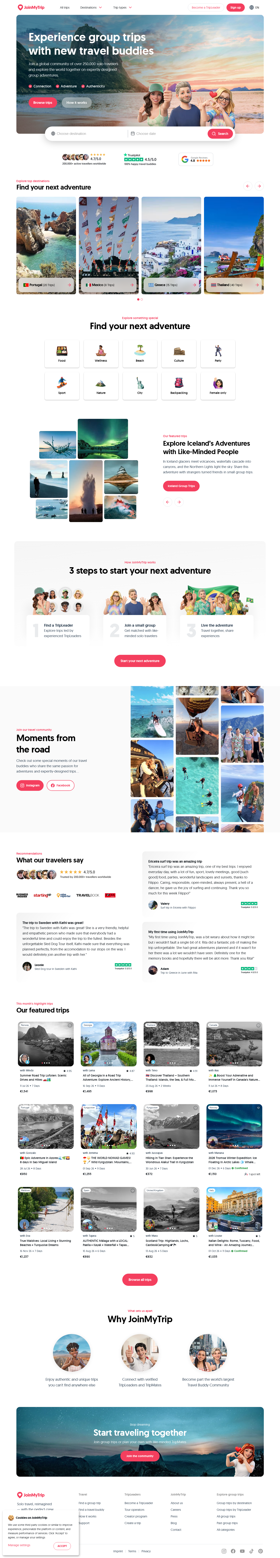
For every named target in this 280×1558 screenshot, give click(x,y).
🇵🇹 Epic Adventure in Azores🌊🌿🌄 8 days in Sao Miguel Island (45, 1160)
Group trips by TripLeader (234, 1510)
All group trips (226, 1516)
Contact (176, 1530)
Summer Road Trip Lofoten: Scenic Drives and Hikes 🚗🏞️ (43, 1077)
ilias (216, 1070)
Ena (28, 1235)
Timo (155, 1070)
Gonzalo (31, 1153)
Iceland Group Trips (181, 486)
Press (174, 1516)
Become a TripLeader (206, 7)
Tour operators (134, 1510)
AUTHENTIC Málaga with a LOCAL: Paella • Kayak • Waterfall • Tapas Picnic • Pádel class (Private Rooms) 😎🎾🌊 (106, 1243)
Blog (174, 1523)
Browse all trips (140, 1279)
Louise (218, 1235)
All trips (65, 7)
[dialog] (41, 1532)
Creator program (136, 1516)
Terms (132, 1551)
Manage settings (19, 1545)
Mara (155, 1235)
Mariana (219, 1153)
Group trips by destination (234, 1503)
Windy (30, 1070)
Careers (176, 1510)
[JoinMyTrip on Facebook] (233, 1551)
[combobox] (92, 134)
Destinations (88, 7)
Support (84, 1523)
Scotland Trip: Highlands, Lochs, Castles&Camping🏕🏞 (167, 1243)
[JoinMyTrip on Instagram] (224, 1551)
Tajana (92, 1235)
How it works (76, 102)
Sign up (235, 8)
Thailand (229, 285)
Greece (166, 285)
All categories (226, 1530)
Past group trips (227, 1523)
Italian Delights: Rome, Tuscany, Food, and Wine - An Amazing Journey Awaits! (234, 1243)
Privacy (146, 1551)
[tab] (138, 299)
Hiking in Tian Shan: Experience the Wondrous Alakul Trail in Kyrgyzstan (170, 1160)
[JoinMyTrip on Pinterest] (260, 1551)
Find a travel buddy (91, 1510)
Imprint (118, 1551)
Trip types (119, 7)
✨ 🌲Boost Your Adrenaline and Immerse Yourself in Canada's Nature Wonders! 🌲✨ (233, 1077)
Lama (92, 1070)
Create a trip (133, 1523)
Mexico (103, 285)
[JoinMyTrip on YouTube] (242, 1551)
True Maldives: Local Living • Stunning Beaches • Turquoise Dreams (45, 1243)
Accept (62, 1546)
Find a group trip (90, 1503)
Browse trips (42, 102)
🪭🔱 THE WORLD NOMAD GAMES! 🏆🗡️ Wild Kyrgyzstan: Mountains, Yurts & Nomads (107, 1160)
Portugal (42, 285)
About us (177, 1503)
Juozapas (157, 1153)
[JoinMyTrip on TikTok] (251, 1551)
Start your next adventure (140, 661)
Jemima (93, 1153)
